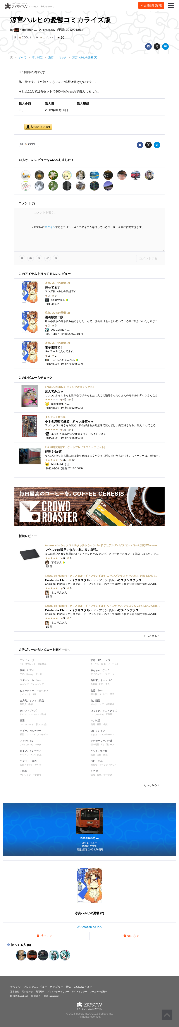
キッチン (95, 664)
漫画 (93, 724)
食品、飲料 (97, 690)
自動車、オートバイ (101, 680)
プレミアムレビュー (35, 986)
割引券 (38, 765)
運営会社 (14, 991)
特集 (68, 986)
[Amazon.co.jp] (38, 127)
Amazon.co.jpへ (91, 927)
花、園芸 (95, 700)
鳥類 (105, 755)
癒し (35, 694)
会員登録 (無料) (152, 5)
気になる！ (134, 936)
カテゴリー (56, 986)
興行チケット (26, 765)
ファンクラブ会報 (37, 714)
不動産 (23, 771)
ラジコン (30, 734)
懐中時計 (95, 744)
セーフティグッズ (108, 765)
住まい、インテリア (30, 750)
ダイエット (25, 694)
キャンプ (24, 684)
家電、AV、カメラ (100, 660)
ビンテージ (108, 674)
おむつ (94, 765)
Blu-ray (29, 674)
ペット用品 (36, 755)
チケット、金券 (28, 761)
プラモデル (42, 734)
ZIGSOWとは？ (83, 986)
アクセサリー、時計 (101, 740)
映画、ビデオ (27, 670)
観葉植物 (110, 704)
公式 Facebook (20, 996)
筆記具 (23, 704)
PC (21, 664)
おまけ (94, 734)
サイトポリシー (79, 991)
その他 (94, 771)
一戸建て (37, 775)
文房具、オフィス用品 (32, 700)
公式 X (36, 996)
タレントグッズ (28, 710)
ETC (101, 684)
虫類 (99, 755)
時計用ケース (107, 744)
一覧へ (66, 649)
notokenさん (28, 29)
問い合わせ (27, 991)
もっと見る (151, 635)
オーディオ (113, 664)
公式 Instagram (51, 996)
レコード (29, 724)
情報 (93, 775)
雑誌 (99, 724)
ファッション (27, 740)
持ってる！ (48, 936)
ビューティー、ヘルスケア (34, 690)
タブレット (30, 664)
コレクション (98, 730)
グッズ (38, 674)
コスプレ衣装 (97, 714)
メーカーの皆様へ (98, 991)
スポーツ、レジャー (30, 680)
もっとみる (151, 785)
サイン (23, 714)
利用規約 (40, 991)
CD (21, 724)
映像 (103, 664)
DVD (22, 674)
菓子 (112, 694)
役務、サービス (104, 775)
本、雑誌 (95, 720)
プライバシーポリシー (58, 991)
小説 (105, 724)
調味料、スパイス (99, 694)
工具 (107, 684)
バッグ (38, 744)
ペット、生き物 (99, 750)
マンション (25, 775)
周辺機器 (42, 664)
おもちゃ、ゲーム (100, 670)
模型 (22, 734)
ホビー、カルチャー (30, 730)
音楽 (22, 720)
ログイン (50, 227)
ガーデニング (97, 704)
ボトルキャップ (106, 734)
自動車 (94, 684)
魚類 (93, 755)
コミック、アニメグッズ (104, 710)
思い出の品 (41, 724)
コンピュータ (27, 660)
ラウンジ (15, 986)
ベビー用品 (97, 761)
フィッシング (37, 684)
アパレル (24, 744)
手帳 (30, 704)
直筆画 (109, 714)
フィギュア (96, 674)
